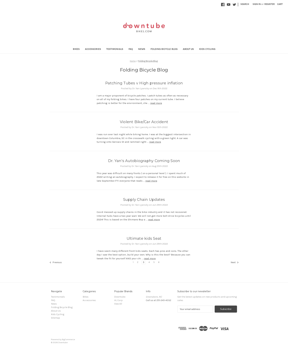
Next (233, 262)
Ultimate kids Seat (144, 238)
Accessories (93, 48)
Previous (57, 262)
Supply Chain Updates (144, 199)
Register (269, 4)
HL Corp (118, 300)
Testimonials (114, 48)
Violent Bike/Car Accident (144, 122)
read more (156, 103)
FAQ (130, 48)
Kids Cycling (207, 48)
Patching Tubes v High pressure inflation (144, 83)
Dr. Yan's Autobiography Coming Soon (144, 161)
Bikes (76, 48)
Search (244, 4)
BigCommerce (68, 339)
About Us (188, 48)
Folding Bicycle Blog (164, 48)
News (141, 48)
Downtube (119, 296)
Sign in (257, 4)
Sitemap (55, 317)
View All (118, 303)
